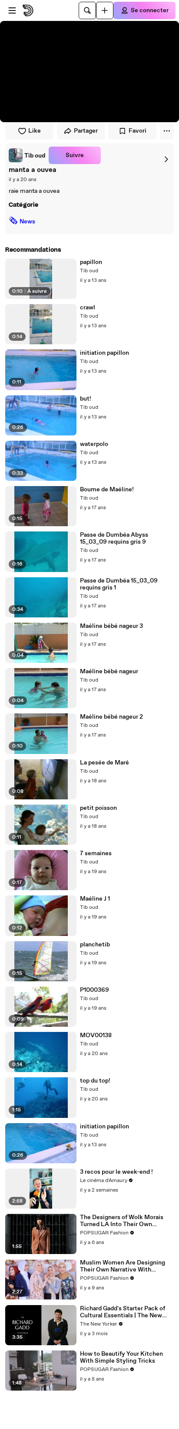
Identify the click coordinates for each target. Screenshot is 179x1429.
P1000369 (94, 990)
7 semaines (96, 853)
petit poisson (98, 808)
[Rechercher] (87, 10)
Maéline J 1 (95, 898)
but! (85, 398)
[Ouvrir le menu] (12, 10)
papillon (91, 262)
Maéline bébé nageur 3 (111, 626)
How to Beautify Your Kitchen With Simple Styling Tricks (121, 1357)
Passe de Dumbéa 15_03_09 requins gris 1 (119, 584)
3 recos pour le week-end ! (116, 1172)
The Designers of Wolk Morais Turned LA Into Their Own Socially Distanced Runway (121, 1221)
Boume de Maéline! (107, 489)
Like (34, 131)
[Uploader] (104, 10)
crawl (87, 307)
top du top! (95, 1080)
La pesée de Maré (104, 762)
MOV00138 (96, 1035)
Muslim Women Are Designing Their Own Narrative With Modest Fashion (122, 1266)
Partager (86, 131)
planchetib (95, 944)
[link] (27, 155)
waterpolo (94, 444)
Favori (137, 131)
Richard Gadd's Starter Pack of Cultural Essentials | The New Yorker (122, 1312)
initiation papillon (104, 353)
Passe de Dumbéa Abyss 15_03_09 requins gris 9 (114, 538)
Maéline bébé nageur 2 (111, 716)
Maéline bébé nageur (109, 671)
